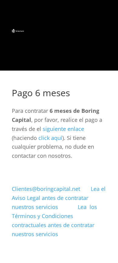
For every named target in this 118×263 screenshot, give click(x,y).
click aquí (50, 137)
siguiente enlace (63, 128)
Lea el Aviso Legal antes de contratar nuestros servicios (59, 198)
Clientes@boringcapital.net (46, 188)
